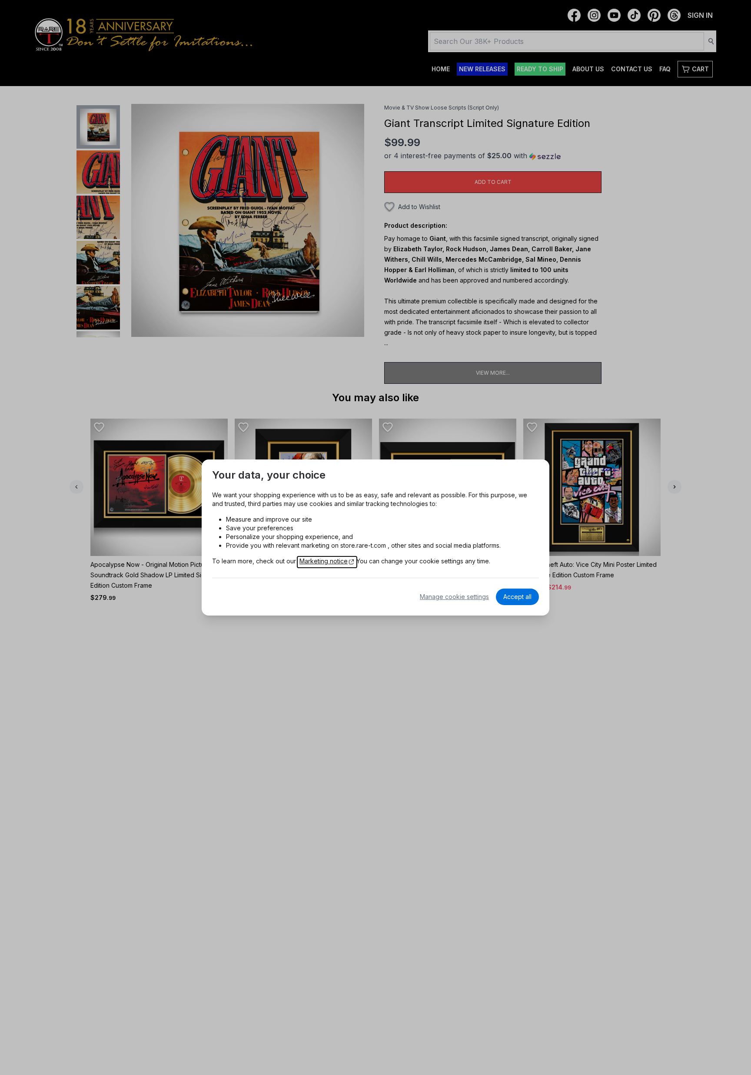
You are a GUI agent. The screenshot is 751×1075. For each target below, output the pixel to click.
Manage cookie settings (454, 596)
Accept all (517, 596)
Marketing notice (323, 561)
